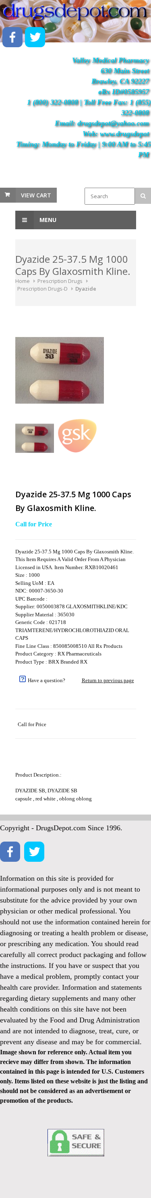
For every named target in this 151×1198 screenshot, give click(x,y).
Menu (47, 220)
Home (22, 281)
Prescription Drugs (60, 281)
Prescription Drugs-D (42, 288)
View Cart (36, 195)
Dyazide (85, 288)
